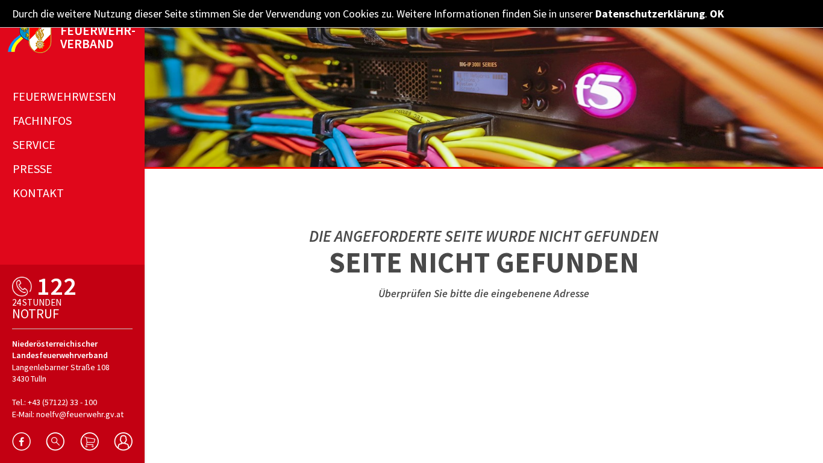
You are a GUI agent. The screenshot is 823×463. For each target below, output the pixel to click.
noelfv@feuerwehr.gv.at (80, 414)
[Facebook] (21, 441)
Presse (32, 168)
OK (717, 13)
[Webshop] (89, 441)
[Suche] (55, 441)
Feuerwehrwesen (64, 96)
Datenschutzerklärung (650, 13)
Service (34, 144)
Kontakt (38, 192)
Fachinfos (42, 120)
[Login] (123, 441)
